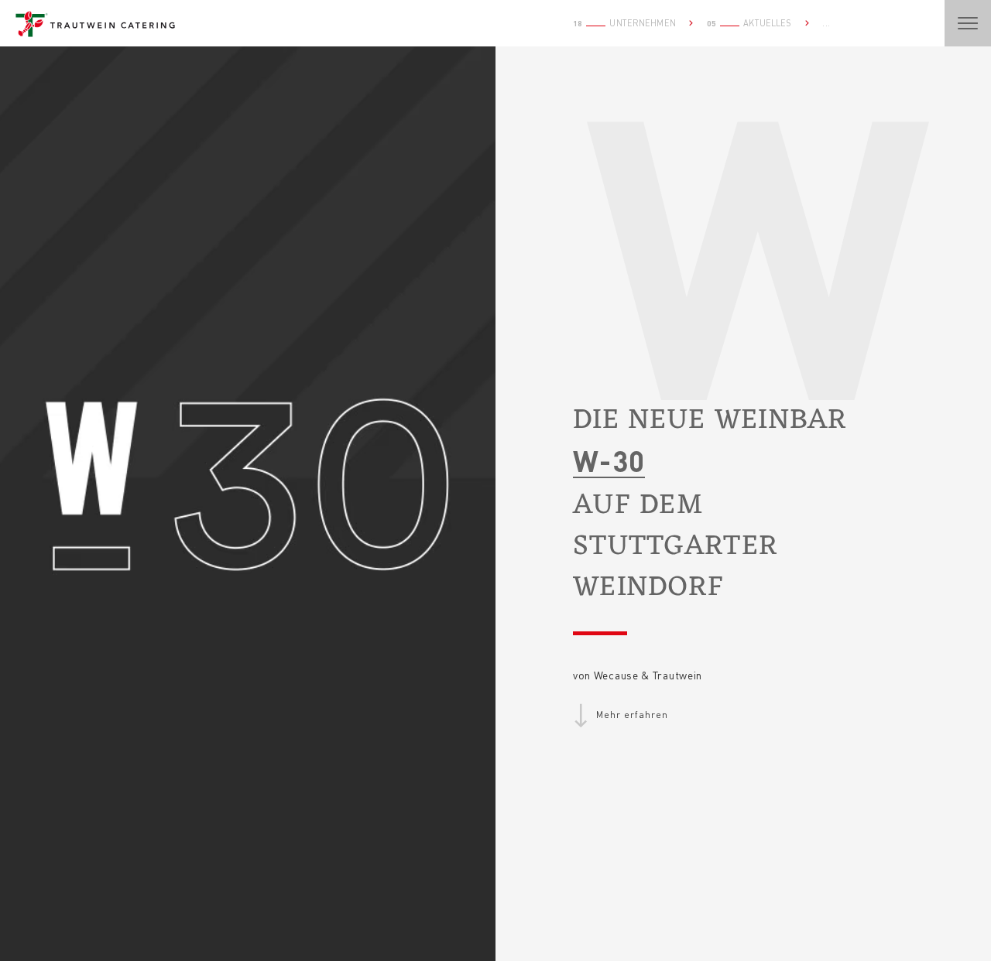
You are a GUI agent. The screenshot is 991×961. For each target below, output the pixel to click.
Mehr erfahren (631, 714)
